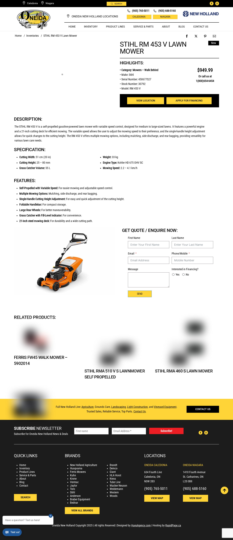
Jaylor (73, 485)
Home (72, 26)
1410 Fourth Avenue (194, 472)
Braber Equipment (80, 499)
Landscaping (118, 406)
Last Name (178, 237)
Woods (113, 495)
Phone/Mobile (180, 253)
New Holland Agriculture (83, 465)
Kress (113, 478)
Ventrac (74, 482)
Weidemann (116, 489)
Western (114, 492)
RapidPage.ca (173, 525)
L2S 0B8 (187, 481)
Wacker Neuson (118, 485)
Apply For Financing (189, 100)
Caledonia (139, 16)
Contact (23, 485)
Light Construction (137, 406)
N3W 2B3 (149, 481)
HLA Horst (115, 475)
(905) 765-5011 (156, 488)
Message (133, 269)
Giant (113, 471)
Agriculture (87, 406)
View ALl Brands (82, 510)
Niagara (165, 16)
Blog (181, 26)
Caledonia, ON (152, 476)
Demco (113, 468)
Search (118, 4)
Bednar (74, 502)
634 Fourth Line (153, 472)
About (166, 26)
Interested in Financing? (185, 269)
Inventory (91, 26)
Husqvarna (76, 468)
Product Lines (115, 26)
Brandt (113, 465)
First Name (134, 237)
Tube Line (115, 482)
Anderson (75, 495)
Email (131, 253)
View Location (145, 100)
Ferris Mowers (78, 471)
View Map (157, 498)
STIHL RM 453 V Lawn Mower (153, 47)
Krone (73, 478)
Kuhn (73, 475)
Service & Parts (143, 26)
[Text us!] (12, 533)
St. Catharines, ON (193, 476)
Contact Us (200, 26)
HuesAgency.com (141, 525)
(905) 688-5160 (194, 488)
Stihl (72, 492)
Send (139, 293)
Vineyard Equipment (165, 406)
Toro (72, 489)
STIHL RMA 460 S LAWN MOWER (184, 370)
